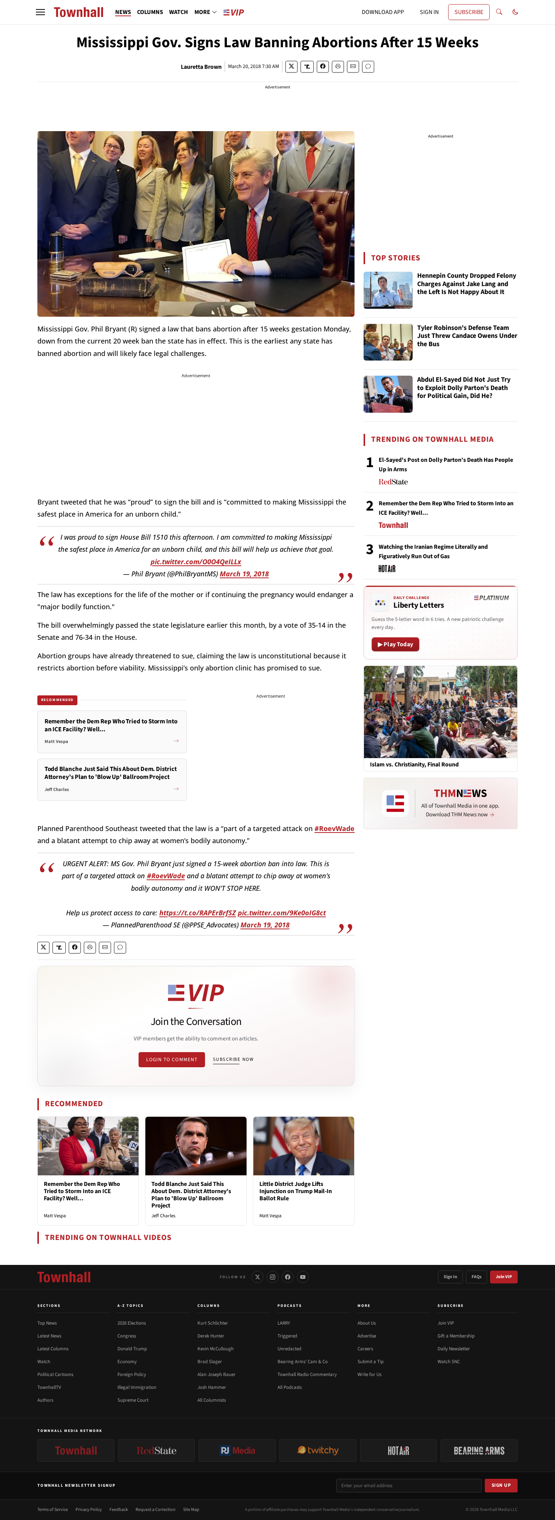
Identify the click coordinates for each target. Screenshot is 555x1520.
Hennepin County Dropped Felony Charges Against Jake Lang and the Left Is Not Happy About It (466, 284)
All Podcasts (290, 1387)
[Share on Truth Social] (307, 67)
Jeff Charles (163, 1215)
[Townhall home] (63, 1277)
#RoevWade (334, 828)
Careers (365, 1348)
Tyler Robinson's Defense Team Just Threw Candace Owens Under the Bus (467, 336)
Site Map (191, 1509)
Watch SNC (449, 1361)
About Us (367, 1323)
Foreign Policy (131, 1374)
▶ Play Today (395, 644)
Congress (126, 1336)
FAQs (476, 1277)
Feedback (118, 1509)
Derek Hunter (210, 1336)
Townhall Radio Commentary (307, 1374)
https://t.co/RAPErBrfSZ (197, 912)
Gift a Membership (456, 1336)
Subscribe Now (233, 1059)
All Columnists (211, 1400)
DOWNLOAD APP (383, 12)
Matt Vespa (55, 1215)
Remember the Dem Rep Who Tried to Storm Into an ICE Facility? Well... (82, 1191)
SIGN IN (429, 12)
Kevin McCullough (215, 1348)
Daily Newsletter (454, 1348)
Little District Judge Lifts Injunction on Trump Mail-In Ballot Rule (295, 1191)
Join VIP (504, 1277)
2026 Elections (131, 1323)
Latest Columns (52, 1348)
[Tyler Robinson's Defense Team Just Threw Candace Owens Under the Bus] (388, 342)
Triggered (287, 1336)
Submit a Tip (371, 1361)
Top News (47, 1323)
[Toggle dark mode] (515, 12)
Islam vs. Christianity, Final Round (414, 764)
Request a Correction (156, 1509)
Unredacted (289, 1348)
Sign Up (501, 1485)
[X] (257, 1277)
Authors (45, 1400)
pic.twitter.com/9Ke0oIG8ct (282, 912)
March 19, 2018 (244, 573)
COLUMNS (150, 12)
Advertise (367, 1336)
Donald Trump (132, 1348)
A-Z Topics (130, 1305)
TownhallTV (49, 1387)
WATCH (178, 12)
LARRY (284, 1323)
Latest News (49, 1336)
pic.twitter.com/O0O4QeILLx (196, 561)
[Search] (499, 12)
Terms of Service (52, 1509)
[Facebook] (288, 1277)
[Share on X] (291, 67)
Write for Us (369, 1374)
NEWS (123, 12)
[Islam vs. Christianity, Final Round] (440, 711)
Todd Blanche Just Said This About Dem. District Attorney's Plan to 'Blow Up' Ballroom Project (191, 1195)
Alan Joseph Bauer (216, 1374)
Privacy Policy (89, 1509)
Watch (43, 1361)
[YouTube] (303, 1277)
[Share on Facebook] (323, 67)
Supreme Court (132, 1400)
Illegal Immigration (136, 1387)
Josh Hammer (211, 1387)
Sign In (450, 1277)
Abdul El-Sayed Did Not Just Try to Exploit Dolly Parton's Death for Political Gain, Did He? (463, 388)
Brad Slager (209, 1361)
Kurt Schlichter (212, 1323)
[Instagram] (273, 1277)
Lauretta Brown (201, 67)
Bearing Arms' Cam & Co (303, 1361)
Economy (127, 1361)
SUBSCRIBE (469, 12)
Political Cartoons (55, 1374)
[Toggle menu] (40, 12)
